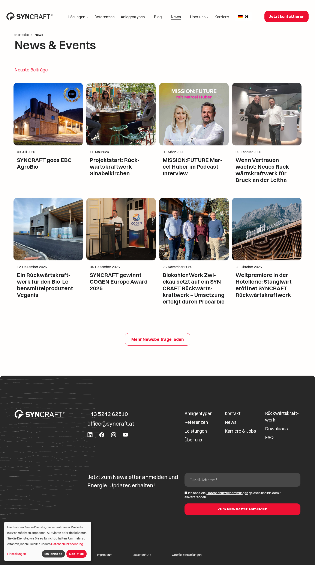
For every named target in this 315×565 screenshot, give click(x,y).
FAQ (269, 437)
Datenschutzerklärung (67, 544)
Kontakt (233, 413)
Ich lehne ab (53, 554)
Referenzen (104, 17)
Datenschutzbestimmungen (227, 493)
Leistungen (195, 431)
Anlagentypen (133, 17)
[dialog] (47, 541)
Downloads (276, 428)
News (176, 17)
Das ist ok (76, 554)
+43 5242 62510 (107, 414)
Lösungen (76, 17)
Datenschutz (142, 555)
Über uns (198, 17)
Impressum (104, 555)
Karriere (222, 17)
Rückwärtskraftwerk (282, 416)
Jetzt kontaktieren (286, 16)
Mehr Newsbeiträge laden (157, 339)
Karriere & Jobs (240, 431)
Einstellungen (16, 554)
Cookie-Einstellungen (187, 555)
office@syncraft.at (110, 423)
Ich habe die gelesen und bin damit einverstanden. (232, 495)
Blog (158, 17)
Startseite (21, 35)
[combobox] (243, 16)
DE (247, 16)
